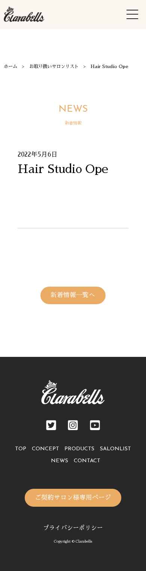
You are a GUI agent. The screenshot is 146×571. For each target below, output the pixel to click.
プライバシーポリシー (73, 528)
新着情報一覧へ (73, 295)
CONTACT (87, 461)
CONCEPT (45, 449)
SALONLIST (115, 449)
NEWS (59, 461)
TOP (20, 449)
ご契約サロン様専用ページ (73, 497)
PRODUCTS (79, 449)
